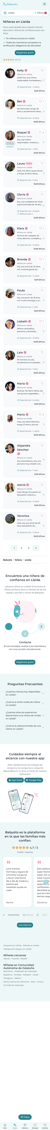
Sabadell (27, 975)
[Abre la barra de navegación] (44, 4)
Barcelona (8, 971)
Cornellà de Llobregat (13, 985)
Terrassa (17, 975)
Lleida (35, 975)
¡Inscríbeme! (25, 925)
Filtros (41, 13)
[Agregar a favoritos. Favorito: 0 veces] (42, 70)
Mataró (17, 978)
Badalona (7, 975)
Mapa (26, 1117)
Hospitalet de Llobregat (26, 971)
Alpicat (6, 958)
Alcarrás (15, 958)
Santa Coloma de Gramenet (16, 982)
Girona (40, 982)
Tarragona (8, 978)
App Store (16, 780)
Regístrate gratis (25, 52)
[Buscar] (5, 13)
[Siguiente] (35, 548)
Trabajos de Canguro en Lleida (17, 949)
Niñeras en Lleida (31, 945)
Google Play (35, 780)
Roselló (24, 958)
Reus (33, 982)
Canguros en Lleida (12, 945)
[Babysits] (10, 4)
